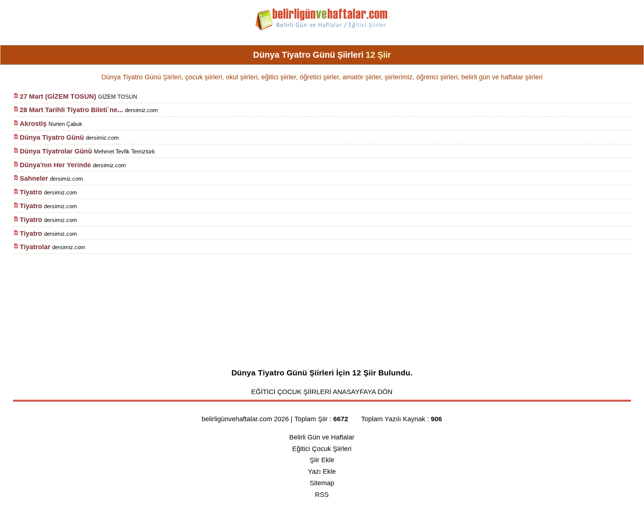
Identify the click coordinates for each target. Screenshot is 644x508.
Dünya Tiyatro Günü (52, 137)
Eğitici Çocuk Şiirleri (321, 449)
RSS (322, 494)
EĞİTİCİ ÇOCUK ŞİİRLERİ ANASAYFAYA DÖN (321, 392)
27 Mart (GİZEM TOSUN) (58, 96)
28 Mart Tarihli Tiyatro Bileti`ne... (71, 110)
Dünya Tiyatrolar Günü (56, 151)
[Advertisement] (322, 307)
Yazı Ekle (322, 471)
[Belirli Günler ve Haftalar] (322, 29)
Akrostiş (33, 123)
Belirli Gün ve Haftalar (321, 437)
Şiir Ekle (322, 460)
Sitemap (322, 483)
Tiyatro (32, 192)
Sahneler (34, 178)
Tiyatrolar (35, 247)
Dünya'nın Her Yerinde (55, 165)
